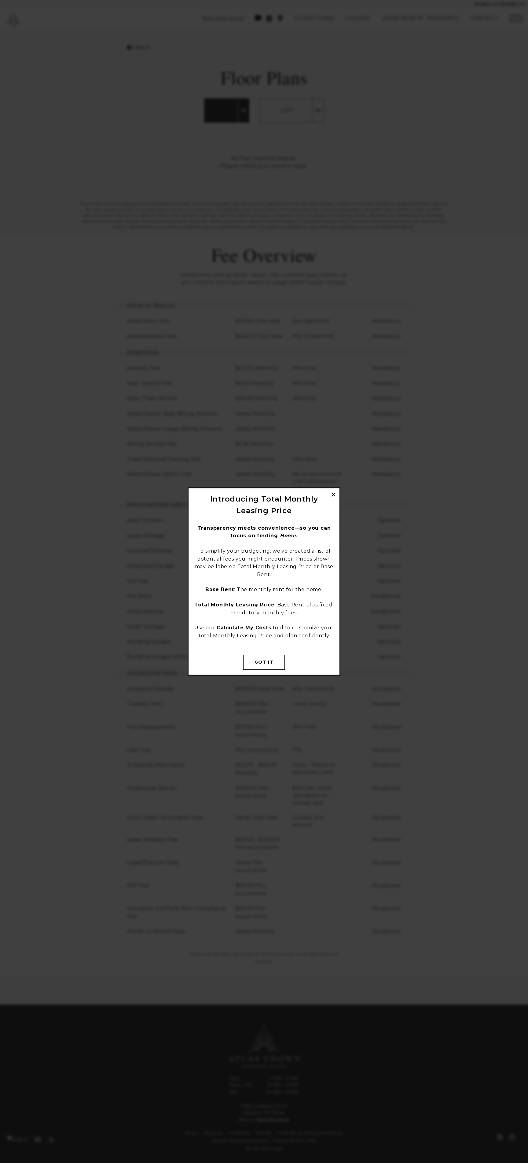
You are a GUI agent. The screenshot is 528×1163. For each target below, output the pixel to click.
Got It (264, 662)
